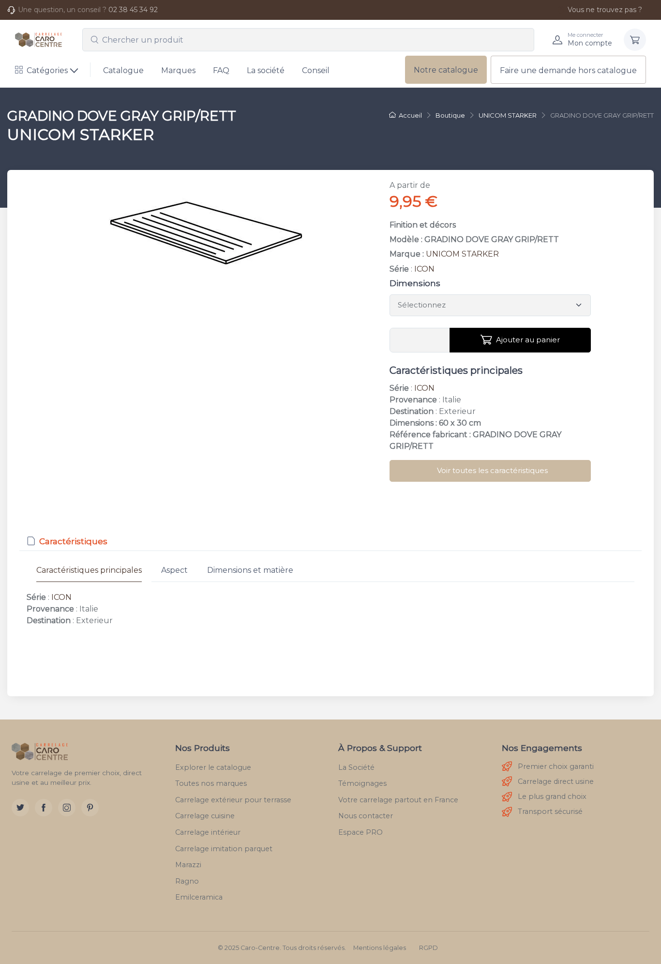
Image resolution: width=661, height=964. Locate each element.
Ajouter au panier (528, 339)
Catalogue (123, 70)
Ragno (187, 881)
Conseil (316, 70)
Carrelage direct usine (556, 781)
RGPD (428, 947)
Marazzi (188, 864)
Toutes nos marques (211, 783)
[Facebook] (43, 807)
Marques (178, 70)
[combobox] (308, 39)
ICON (424, 269)
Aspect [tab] (174, 570)
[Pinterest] (90, 807)
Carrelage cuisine (205, 815)
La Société (356, 767)
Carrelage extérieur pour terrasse (233, 800)
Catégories (47, 70)
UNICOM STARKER (462, 254)
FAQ (221, 70)
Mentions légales (379, 947)
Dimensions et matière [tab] (250, 570)
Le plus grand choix (552, 796)
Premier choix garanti (556, 766)
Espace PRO (360, 832)
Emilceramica (199, 897)
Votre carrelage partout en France (398, 800)
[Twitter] (20, 807)
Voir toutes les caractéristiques (492, 470)
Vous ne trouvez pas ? (605, 9)
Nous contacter (365, 815)
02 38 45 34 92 (133, 9)
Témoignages (362, 783)
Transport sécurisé (550, 811)
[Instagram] (66, 807)
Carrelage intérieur (207, 832)
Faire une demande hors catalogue (568, 70)
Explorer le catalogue (213, 767)
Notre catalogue (446, 70)
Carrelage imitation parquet (223, 848)
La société (266, 70)
